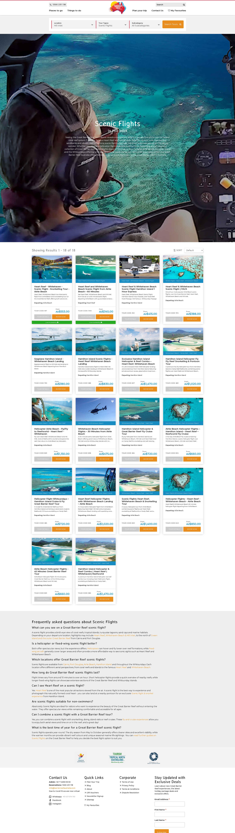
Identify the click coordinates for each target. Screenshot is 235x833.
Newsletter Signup (95, 796)
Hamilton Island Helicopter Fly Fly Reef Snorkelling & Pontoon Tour (183, 361)
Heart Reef (99, 635)
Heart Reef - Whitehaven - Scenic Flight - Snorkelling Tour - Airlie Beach (51, 289)
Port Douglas (76, 664)
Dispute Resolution (130, 793)
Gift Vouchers (93, 793)
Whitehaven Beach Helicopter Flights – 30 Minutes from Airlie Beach (95, 431)
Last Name (160, 820)
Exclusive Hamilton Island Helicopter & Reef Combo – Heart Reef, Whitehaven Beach (138, 361)
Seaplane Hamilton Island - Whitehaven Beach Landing (49, 360)
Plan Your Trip (93, 782)
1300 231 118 (59, 4)
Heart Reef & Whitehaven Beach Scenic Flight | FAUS (183, 287)
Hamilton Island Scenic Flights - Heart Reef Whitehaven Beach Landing (95, 361)
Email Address (162, 799)
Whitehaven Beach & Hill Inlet (120, 635)
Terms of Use (128, 782)
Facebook (56, 800)
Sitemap (90, 800)
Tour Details (43, 317)
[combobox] (112, 24)
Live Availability (51, 322)
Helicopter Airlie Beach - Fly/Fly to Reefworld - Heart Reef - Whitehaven (51, 431)
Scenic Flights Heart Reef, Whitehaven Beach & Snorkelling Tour (139, 501)
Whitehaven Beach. (141, 667)
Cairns (66, 664)
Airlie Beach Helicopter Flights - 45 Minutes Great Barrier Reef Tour (51, 571)
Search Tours (170, 24)
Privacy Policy (128, 785)
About (89, 789)
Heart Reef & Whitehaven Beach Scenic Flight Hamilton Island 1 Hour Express (139, 289)
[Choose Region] (73, 24)
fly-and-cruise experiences (135, 719)
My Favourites (178, 10)
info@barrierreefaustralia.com (62, 788)
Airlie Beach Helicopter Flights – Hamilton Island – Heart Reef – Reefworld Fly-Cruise (183, 431)
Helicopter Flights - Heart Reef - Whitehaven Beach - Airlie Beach (183, 500)
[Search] (184, 5)
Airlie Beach (89, 664)
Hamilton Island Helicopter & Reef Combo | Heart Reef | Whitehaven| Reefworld (93, 571)
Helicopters (93, 648)
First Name (160, 810)
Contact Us (157, 10)
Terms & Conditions (130, 789)
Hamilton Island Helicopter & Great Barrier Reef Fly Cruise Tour (137, 431)
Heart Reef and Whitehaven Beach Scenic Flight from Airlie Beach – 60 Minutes (94, 289)
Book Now (61, 317)
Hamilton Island (104, 664)
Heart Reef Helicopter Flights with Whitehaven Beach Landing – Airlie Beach (95, 501)
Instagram (56, 804)
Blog (89, 785)
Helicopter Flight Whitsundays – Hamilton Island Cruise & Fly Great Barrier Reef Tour (51, 501)
